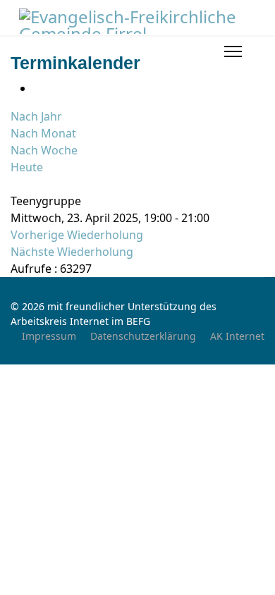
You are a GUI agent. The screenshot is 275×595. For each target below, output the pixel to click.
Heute (27, 167)
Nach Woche (44, 150)
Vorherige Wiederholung (77, 235)
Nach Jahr (36, 116)
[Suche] (15, 184)
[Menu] (233, 51)
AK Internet (237, 336)
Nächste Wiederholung (72, 251)
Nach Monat (43, 133)
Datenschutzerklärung (143, 336)
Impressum (49, 336)
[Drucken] (37, 88)
